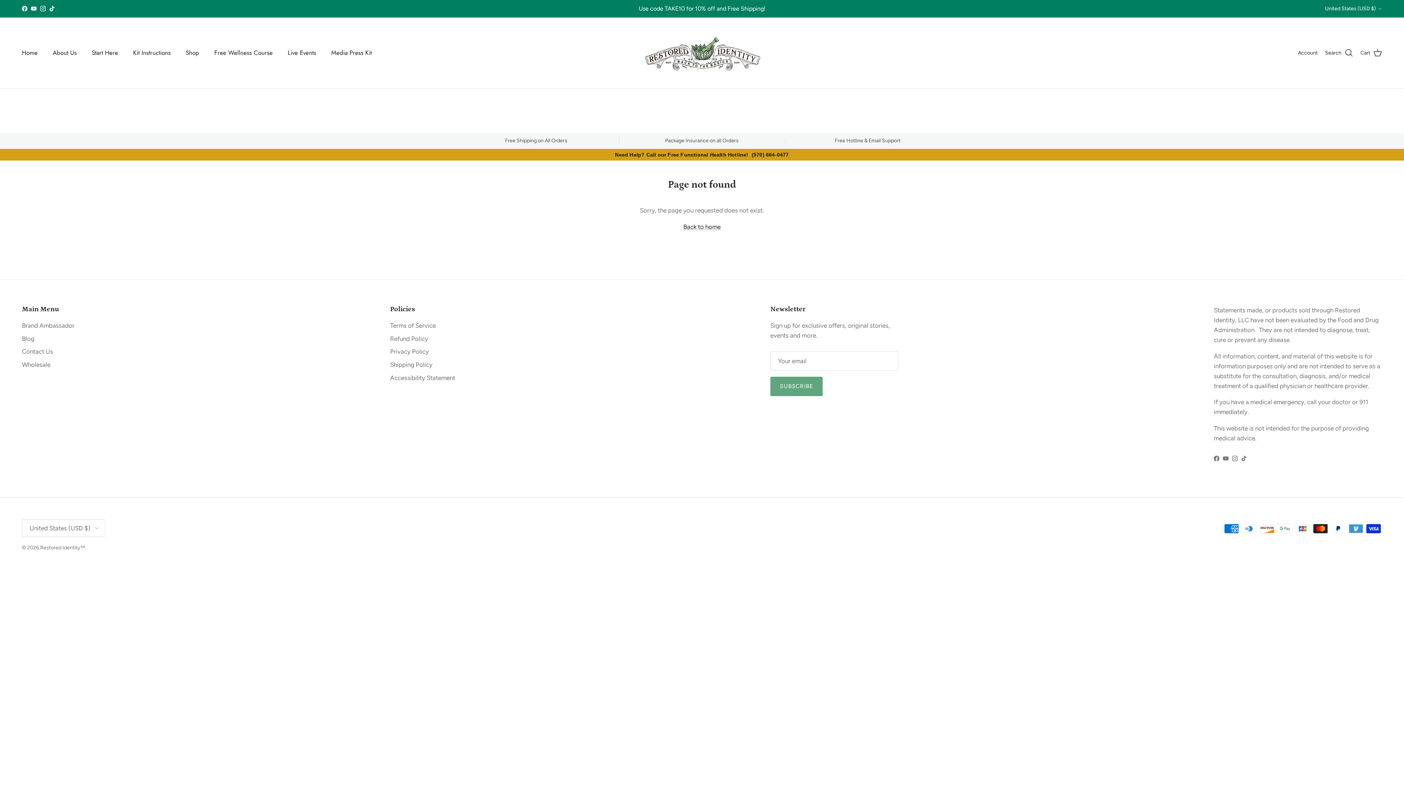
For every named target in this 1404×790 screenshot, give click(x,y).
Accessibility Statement (422, 377)
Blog (28, 338)
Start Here (105, 52)
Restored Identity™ (62, 548)
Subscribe (796, 386)
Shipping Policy (411, 364)
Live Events (302, 52)
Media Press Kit (351, 52)
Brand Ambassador (48, 325)
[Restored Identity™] (702, 53)
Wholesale (36, 364)
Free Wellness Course (243, 52)
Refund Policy (409, 338)
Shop (192, 52)
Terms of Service (413, 325)
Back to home (702, 226)
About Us (65, 52)
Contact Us (37, 351)
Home (30, 52)
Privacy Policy (409, 351)
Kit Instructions (152, 52)
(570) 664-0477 (770, 155)
